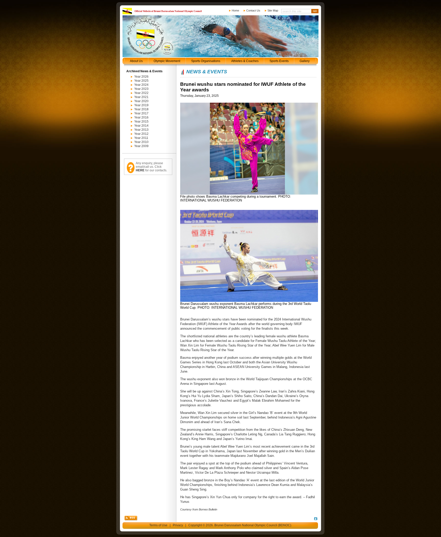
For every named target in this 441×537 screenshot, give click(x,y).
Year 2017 (141, 113)
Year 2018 (141, 109)
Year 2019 (141, 105)
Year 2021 (141, 97)
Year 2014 (141, 125)
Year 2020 (141, 101)
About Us (136, 61)
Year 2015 (141, 121)
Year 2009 (141, 146)
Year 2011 (141, 138)
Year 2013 (141, 130)
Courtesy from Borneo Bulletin (198, 509)
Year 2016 (141, 117)
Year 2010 (141, 142)
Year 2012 (141, 134)
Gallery (305, 61)
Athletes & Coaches (245, 61)
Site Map (272, 10)
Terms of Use (158, 525)
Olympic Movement (167, 61)
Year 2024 (141, 85)
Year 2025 (141, 80)
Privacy (178, 525)
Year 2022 (141, 93)
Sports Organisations (205, 61)
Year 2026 (141, 76)
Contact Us (253, 10)
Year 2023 (141, 89)
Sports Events (279, 61)
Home (235, 10)
